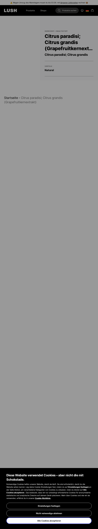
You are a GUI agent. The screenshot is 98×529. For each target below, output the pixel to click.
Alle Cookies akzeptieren (49, 520)
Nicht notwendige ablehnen (49, 513)
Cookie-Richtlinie (43, 498)
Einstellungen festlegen (49, 506)
